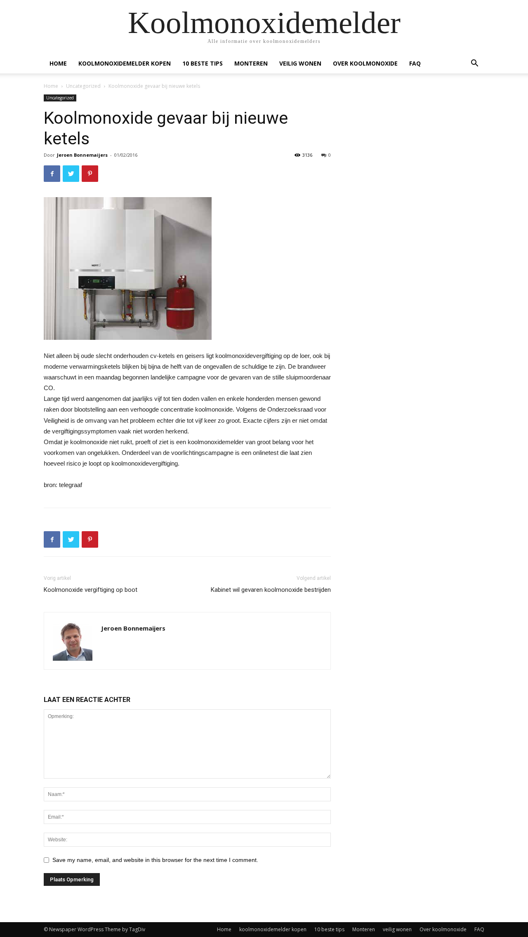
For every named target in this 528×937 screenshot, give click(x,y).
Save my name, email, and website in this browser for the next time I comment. (155, 860)
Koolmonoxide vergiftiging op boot (90, 589)
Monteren (251, 63)
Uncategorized (83, 85)
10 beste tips (202, 63)
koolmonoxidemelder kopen (124, 63)
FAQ (415, 63)
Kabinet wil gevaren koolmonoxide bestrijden (271, 589)
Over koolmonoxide (365, 63)
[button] (474, 64)
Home (58, 63)
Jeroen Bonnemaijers (82, 155)
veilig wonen (300, 63)
